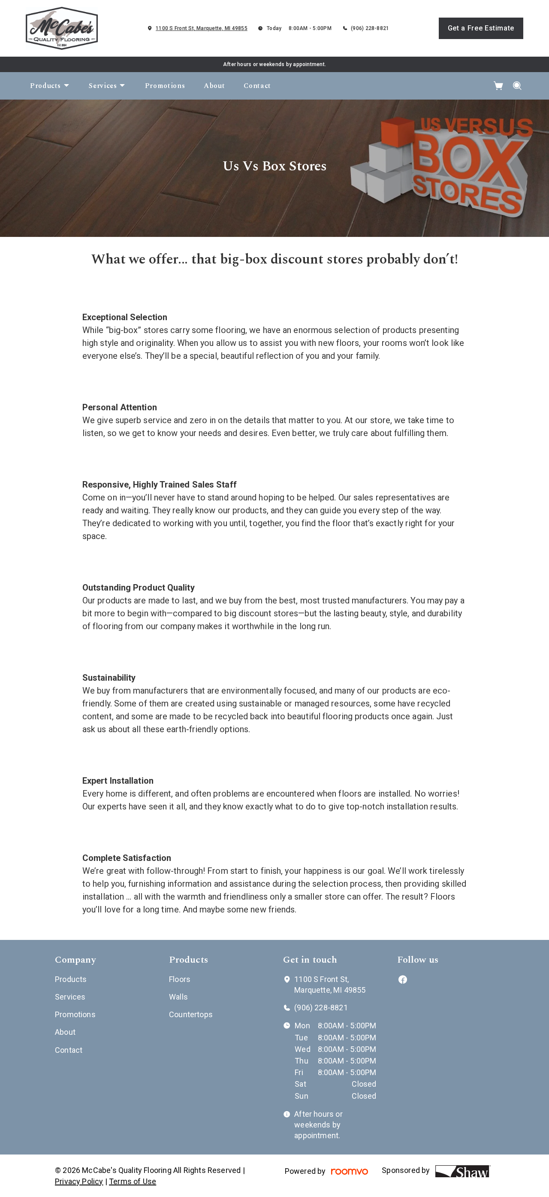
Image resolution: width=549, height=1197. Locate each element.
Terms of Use (132, 1181)
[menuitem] (50, 86)
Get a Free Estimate (481, 28)
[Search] (517, 85)
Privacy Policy (79, 1181)
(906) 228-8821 (370, 28)
